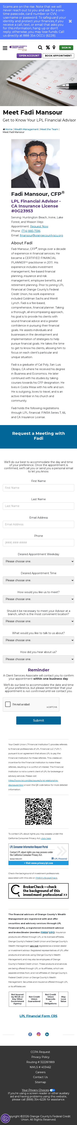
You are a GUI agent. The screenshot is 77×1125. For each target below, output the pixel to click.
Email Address (38, 517)
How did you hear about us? (38, 652)
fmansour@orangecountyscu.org (41, 235)
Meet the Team (49, 129)
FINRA (44, 932)
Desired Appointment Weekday (38, 554)
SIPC (51, 932)
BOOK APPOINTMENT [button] (58, 55)
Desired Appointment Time (38, 573)
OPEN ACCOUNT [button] (29, 55)
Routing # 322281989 (40, 1062)
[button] (70, 21)
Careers (40, 1072)
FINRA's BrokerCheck (46, 878)
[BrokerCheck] (38, 890)
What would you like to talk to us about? (38, 633)
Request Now (39, 226)
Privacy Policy (40, 1057)
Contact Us (40, 1077)
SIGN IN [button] (66, 47)
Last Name (38, 499)
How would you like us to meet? (38, 592)
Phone (38, 536)
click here (46, 838)
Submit (38, 720)
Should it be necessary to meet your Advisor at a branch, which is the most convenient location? (38, 612)
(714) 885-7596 (30, 231)
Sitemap (40, 1082)
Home (9, 129)
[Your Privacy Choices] (5, 1118)
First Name (38, 481)
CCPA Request (40, 1052)
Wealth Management (26, 129)
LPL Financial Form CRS (38, 1016)
